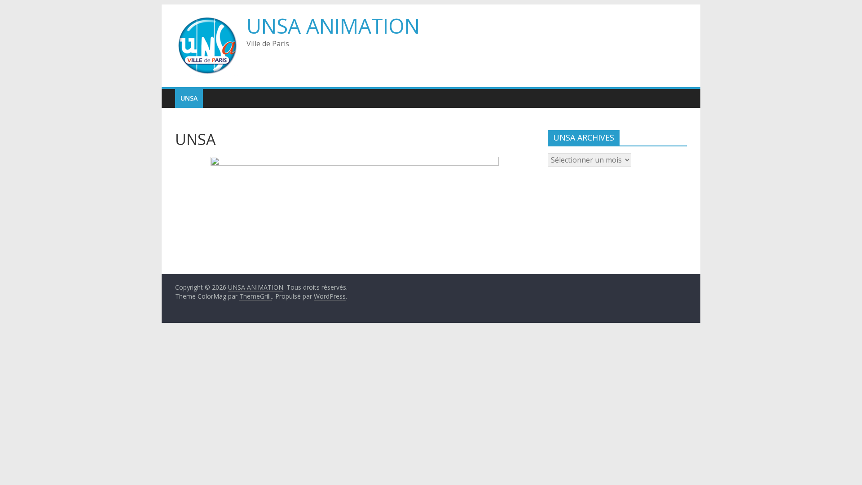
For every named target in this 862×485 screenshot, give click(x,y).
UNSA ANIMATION (333, 26)
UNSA (189, 98)
